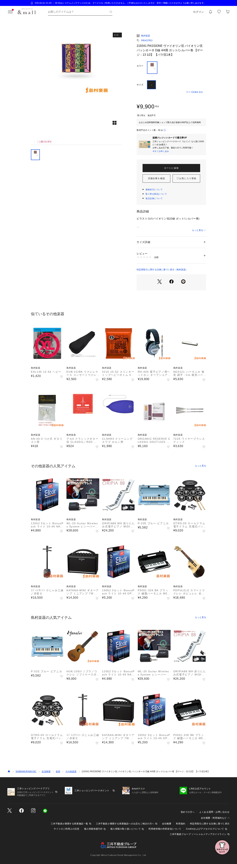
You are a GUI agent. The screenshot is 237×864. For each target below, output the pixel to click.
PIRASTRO (146, 40)
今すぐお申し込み (161, 151)
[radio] (152, 69)
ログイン (198, 12)
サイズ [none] (140, 84)
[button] (76, 84)
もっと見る (197, 230)
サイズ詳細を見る (194, 92)
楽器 (58, 771)
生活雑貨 (46, 771)
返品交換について (154, 198)
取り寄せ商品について (156, 194)
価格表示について (154, 189)
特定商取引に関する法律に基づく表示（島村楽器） (162, 269)
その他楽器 (70, 771)
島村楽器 (145, 35)
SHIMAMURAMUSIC (26, 771)
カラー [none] (140, 66)
